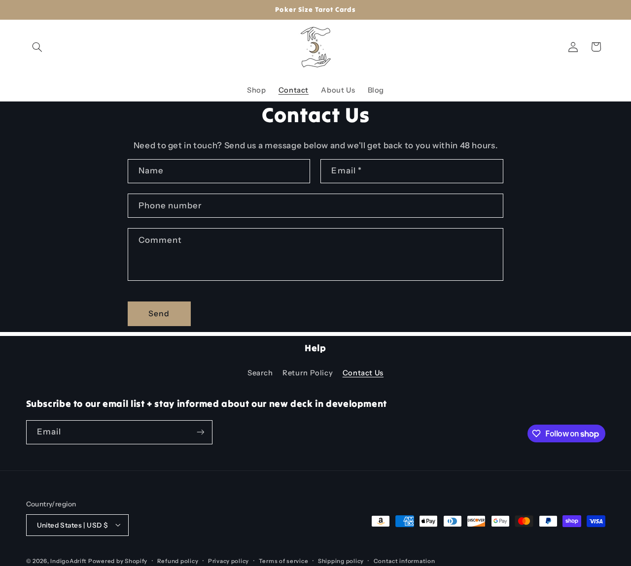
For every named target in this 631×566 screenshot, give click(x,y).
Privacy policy (228, 560)
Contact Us (363, 372)
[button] (37, 46)
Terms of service (284, 560)
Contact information (404, 560)
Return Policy (307, 372)
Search (260, 372)
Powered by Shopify (117, 560)
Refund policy (178, 560)
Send (159, 313)
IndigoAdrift (68, 560)
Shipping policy (341, 560)
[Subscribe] (200, 432)
